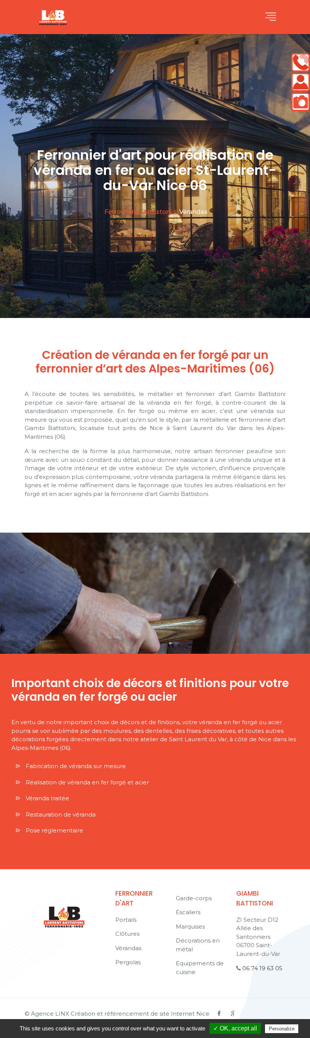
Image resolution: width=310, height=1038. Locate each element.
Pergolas (128, 962)
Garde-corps (194, 898)
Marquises (190, 926)
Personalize (281, 1029)
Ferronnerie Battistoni (138, 211)
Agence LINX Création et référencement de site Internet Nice (120, 1013)
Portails (125, 919)
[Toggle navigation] (270, 17)
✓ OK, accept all (235, 1028)
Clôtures (127, 933)
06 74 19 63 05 (262, 968)
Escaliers (188, 912)
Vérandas (128, 948)
